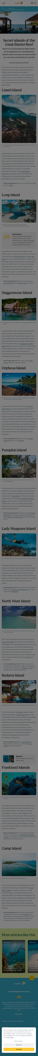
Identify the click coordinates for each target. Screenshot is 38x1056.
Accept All (19, 1049)
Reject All (19, 1045)
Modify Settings (18, 1041)
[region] (19, 1040)
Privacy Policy (10, 1037)
